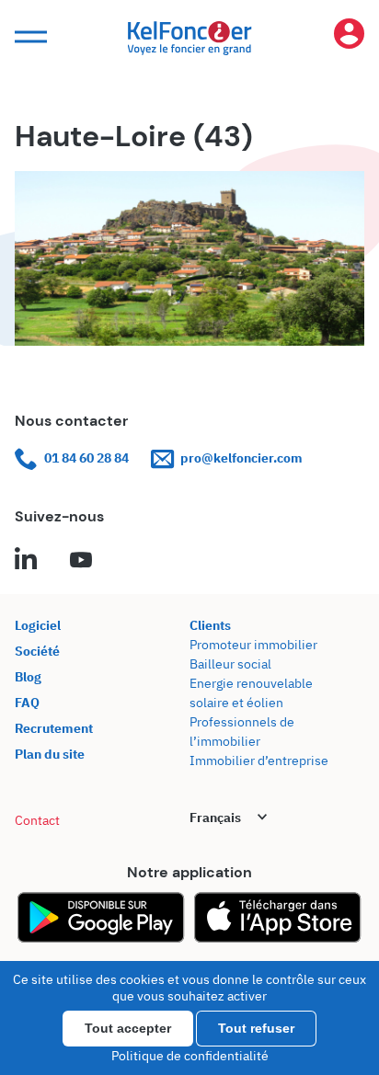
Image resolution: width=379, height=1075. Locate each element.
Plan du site (50, 754)
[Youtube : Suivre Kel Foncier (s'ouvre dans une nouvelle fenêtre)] (81, 561)
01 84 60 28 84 (86, 458)
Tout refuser (256, 1028)
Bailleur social (230, 664)
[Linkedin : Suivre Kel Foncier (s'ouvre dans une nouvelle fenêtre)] (26, 561)
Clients (210, 625)
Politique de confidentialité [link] (190, 1055)
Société (37, 651)
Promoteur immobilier (253, 644)
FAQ (27, 702)
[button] (28, 37)
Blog (28, 677)
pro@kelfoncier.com (241, 458)
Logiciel (38, 625)
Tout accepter (128, 1028)
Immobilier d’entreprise (259, 760)
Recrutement (54, 728)
